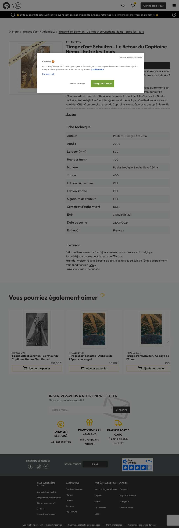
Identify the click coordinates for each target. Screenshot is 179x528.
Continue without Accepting (130, 57)
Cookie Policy (97, 69)
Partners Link (48, 74)
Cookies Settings (77, 83)
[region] (90, 73)
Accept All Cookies (102, 83)
